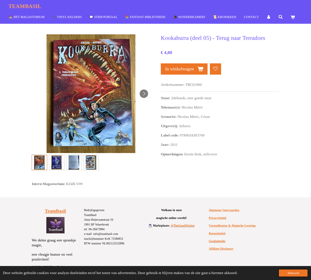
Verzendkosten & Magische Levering (232, 225)
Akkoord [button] (293, 273)
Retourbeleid (217, 233)
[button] (39, 162)
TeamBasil (55, 210)
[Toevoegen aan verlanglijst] (215, 69)
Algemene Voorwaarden (224, 210)
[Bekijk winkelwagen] (293, 17)
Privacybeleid (217, 218)
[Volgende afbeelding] (144, 93)
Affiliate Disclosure (221, 248)
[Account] (269, 17)
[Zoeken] (281, 17)
